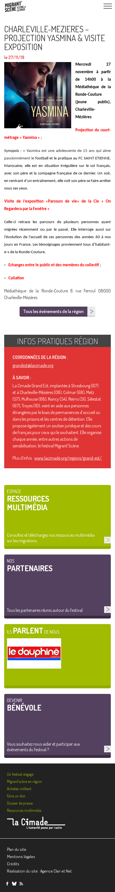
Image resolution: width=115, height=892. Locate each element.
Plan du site (16, 849)
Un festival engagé (20, 774)
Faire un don (16, 796)
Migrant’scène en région (24, 781)
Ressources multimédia (24, 810)
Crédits (13, 863)
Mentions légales (21, 856)
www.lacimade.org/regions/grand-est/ (68, 458)
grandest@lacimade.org (33, 365)
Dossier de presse (20, 803)
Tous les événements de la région (53, 311)
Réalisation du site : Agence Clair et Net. (40, 871)
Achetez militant (19, 788)
